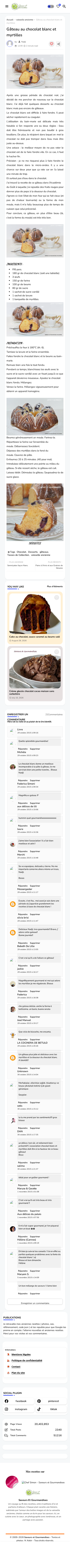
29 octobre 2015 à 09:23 (27, 755)
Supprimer (35, 1293)
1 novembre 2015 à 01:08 (28, 1191)
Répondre (23, 1293)
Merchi (21, 854)
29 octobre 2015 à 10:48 (27, 858)
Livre (20, 729)
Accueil (10, 19)
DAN (20, 1131)
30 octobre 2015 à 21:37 (27, 1169)
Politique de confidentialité (27, 1360)
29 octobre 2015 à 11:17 (27, 892)
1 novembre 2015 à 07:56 (28, 1217)
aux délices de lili (27, 806)
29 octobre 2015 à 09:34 (27, 787)
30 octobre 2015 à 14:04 (27, 1074)
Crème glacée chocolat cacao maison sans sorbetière (31, 692)
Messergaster (24, 889)
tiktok (53, 1409)
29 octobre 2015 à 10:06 (27, 809)
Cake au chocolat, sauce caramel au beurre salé (34, 637)
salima (21, 1165)
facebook (21, 1401)
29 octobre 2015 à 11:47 (27, 921)
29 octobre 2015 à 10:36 (27, 832)
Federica (22, 994)
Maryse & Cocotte (27, 1188)
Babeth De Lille (26, 946)
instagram (21, 1409)
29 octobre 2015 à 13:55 (27, 949)
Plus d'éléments (55, 586)
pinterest (53, 1401)
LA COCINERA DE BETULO (32, 1042)
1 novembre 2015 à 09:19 (28, 1243)
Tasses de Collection (18, 555)
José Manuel (24, 1020)
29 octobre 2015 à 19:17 (27, 1023)
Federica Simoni (26, 783)
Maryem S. (23, 1274)
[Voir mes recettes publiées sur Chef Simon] (43, 1482)
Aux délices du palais (29, 1214)
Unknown (22, 1071)
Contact (16, 1366)
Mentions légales (21, 1354)
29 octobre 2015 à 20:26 (27, 1046)
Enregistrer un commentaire (35, 1303)
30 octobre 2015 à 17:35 (27, 1134)
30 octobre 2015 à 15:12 (27, 1109)
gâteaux (39, 108)
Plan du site (18, 1372)
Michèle (21, 752)
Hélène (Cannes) (26, 1239)
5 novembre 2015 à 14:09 (28, 1277)
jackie (20, 968)
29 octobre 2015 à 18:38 (27, 997)
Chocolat (21, 551)
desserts (44, 104)
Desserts (33, 551)
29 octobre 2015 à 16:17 (27, 972)
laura (20, 829)
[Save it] (52, 44)
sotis (19, 1105)
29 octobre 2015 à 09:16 (27, 733)
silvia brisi (23, 917)
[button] (51, 6)
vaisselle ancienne (24, 19)
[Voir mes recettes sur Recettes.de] (12, 1483)
